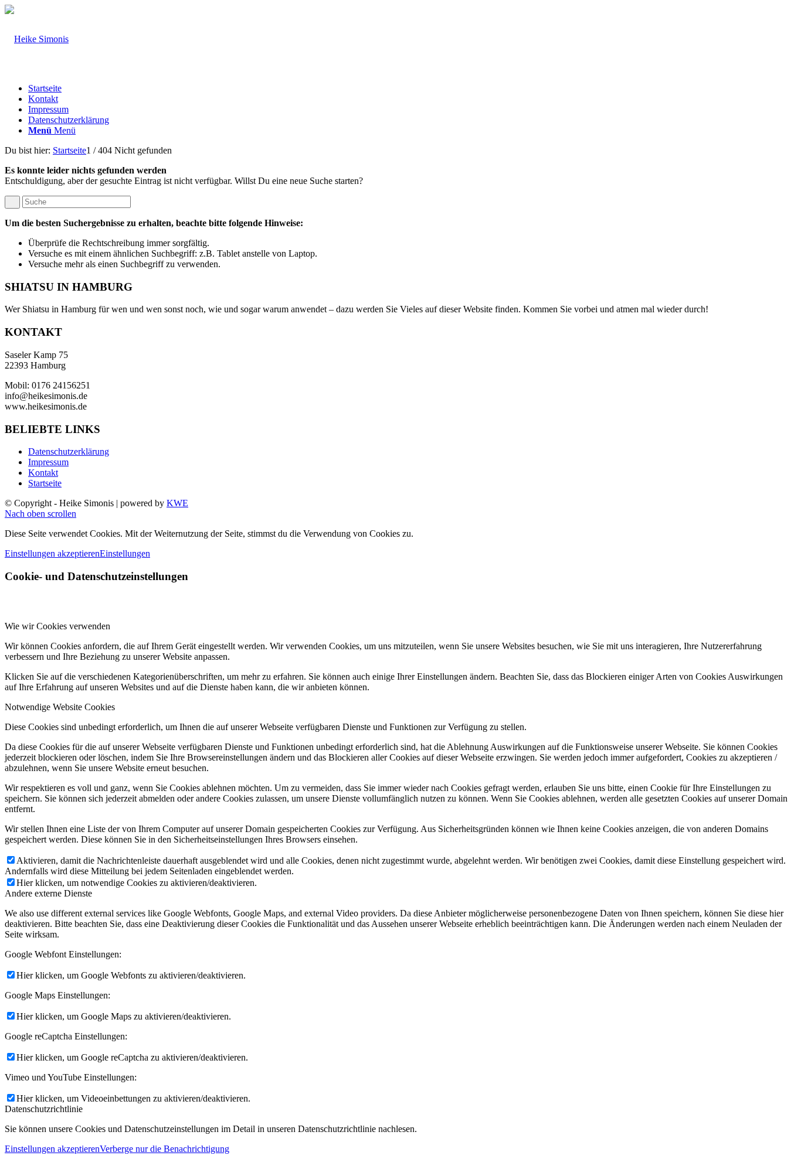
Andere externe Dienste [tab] (48, 893)
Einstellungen (125, 553)
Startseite (45, 88)
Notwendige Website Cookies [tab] (60, 707)
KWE (177, 503)
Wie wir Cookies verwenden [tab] (57, 626)
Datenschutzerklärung (68, 120)
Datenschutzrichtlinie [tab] (44, 1109)
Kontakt (43, 99)
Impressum (48, 109)
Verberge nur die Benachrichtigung (164, 1149)
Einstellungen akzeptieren (52, 553)
